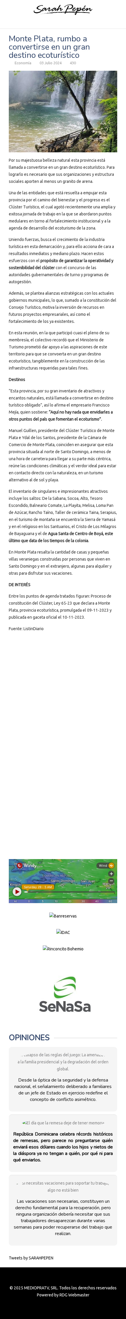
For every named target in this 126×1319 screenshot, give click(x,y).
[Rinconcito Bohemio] (63, 948)
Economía (23, 63)
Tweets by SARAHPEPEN (31, 1258)
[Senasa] (63, 994)
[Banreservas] (63, 916)
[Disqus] (63, 717)
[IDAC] (63, 932)
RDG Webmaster (74, 1295)
